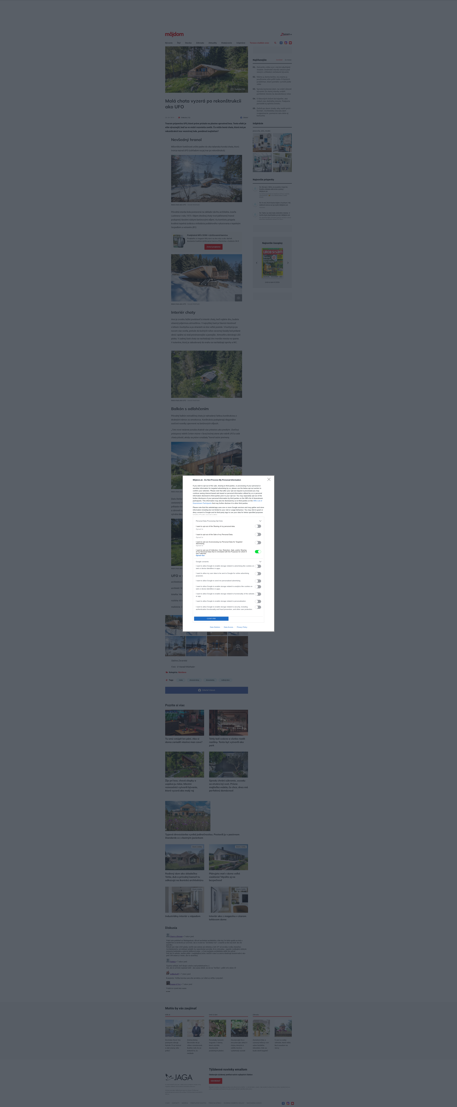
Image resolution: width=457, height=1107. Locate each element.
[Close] (269, 480)
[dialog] (228, 553)
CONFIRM (211, 618)
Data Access (228, 627)
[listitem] (228, 521)
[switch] (258, 526)
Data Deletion (215, 627)
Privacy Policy (242, 627)
